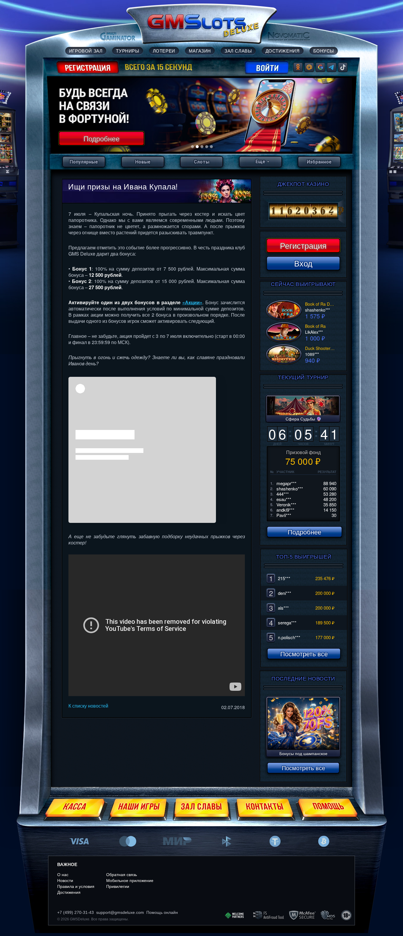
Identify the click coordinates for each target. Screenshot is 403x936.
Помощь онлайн (162, 912)
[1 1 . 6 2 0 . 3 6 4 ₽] (303, 211)
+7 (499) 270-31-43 (75, 912)
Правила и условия (75, 886)
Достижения (69, 892)
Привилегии (117, 886)
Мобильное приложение (129, 880)
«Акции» (192, 302)
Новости (65, 880)
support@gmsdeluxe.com (120, 912)
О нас (62, 874)
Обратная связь (121, 874)
